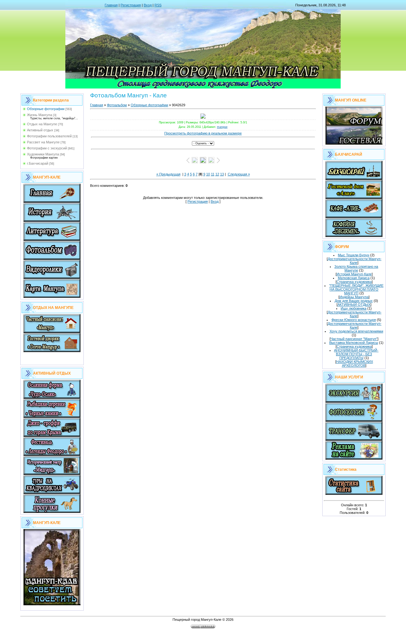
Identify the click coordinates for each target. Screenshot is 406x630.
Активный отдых (40, 130)
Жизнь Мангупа (39, 115)
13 (222, 174)
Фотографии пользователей (49, 136)
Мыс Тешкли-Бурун (353, 255)
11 (212, 174)
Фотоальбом (117, 105)
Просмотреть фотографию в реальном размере (203, 133)
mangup (222, 126)
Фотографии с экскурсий (47, 148)
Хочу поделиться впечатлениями (356, 331)
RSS (157, 5)
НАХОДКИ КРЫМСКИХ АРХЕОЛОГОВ (354, 363)
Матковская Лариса (354, 278)
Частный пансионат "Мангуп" (354, 339)
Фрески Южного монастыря (353, 320)
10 (208, 174)
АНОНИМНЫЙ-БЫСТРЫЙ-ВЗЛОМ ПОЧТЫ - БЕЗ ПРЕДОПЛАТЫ (356, 354)
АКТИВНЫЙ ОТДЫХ (353, 304)
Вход (148, 5)
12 (217, 174)
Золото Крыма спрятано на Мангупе (356, 268)
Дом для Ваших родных (354, 301)
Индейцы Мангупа (354, 297)
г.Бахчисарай (37, 163)
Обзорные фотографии (45, 109)
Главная (111, 5)
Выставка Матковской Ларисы (353, 343)
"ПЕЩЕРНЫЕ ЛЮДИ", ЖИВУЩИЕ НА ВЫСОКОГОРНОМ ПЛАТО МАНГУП (356, 289)
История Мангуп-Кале (354, 274)
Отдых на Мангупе (42, 124)
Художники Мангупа (43, 154)
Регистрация (131, 5)
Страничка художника (354, 282)
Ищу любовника (353, 308)
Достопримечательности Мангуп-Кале (355, 261)
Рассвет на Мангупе (43, 142)
